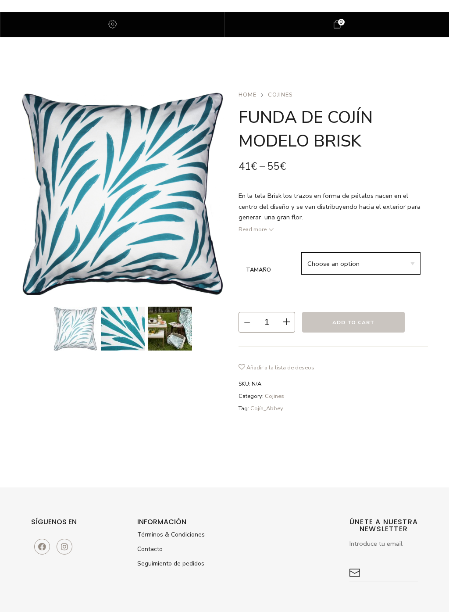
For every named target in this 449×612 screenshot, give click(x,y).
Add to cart (353, 322)
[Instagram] (64, 547)
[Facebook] (42, 547)
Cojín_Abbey (266, 408)
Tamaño (258, 270)
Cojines (280, 95)
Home (248, 95)
